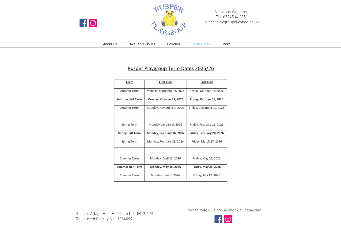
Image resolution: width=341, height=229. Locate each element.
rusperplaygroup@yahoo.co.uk (232, 22)
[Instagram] (93, 23)
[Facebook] (83, 23)
